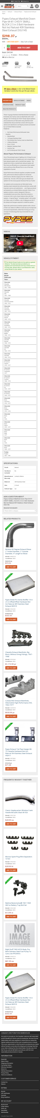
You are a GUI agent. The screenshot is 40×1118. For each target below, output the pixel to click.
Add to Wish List (9, 57)
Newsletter (4, 1110)
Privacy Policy (5, 1073)
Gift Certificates (5, 1093)
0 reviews (14, 55)
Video (29, 100)
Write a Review (23, 55)
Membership (4, 1112)
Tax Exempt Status (6, 1065)
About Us (4, 1069)
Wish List (3, 1108)
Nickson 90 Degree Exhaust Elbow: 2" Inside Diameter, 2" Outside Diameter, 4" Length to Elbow (18, 551)
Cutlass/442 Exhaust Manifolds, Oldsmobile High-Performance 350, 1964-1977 (18, 703)
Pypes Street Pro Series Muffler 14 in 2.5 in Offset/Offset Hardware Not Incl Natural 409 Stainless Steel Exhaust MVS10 (19, 603)
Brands (3, 1091)
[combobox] (20, 510)
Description (7, 100)
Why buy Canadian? (6, 1067)
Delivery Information (6, 1071)
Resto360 (4, 1059)
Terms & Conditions (6, 1075)
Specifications (8, 105)
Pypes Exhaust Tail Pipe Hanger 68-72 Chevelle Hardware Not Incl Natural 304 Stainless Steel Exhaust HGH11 (18, 752)
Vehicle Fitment (19, 100)
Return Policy (4, 1061)
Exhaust (10, 11)
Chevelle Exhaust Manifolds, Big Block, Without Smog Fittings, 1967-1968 (19, 654)
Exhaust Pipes (18, 11)
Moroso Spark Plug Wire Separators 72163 (18, 858)
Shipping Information (7, 1063)
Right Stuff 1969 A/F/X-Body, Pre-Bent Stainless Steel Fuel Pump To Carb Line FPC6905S (18, 951)
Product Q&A (20, 105)
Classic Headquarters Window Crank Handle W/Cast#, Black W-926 (19, 811)
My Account (4, 1104)
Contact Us (25, 1)
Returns (3, 1084)
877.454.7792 (16, 1)
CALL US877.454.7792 (30, 66)
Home (4, 11)
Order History (5, 1106)
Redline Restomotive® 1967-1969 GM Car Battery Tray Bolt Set (18, 904)
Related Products (9, 109)
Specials (3, 1095)
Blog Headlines (5, 1097)
